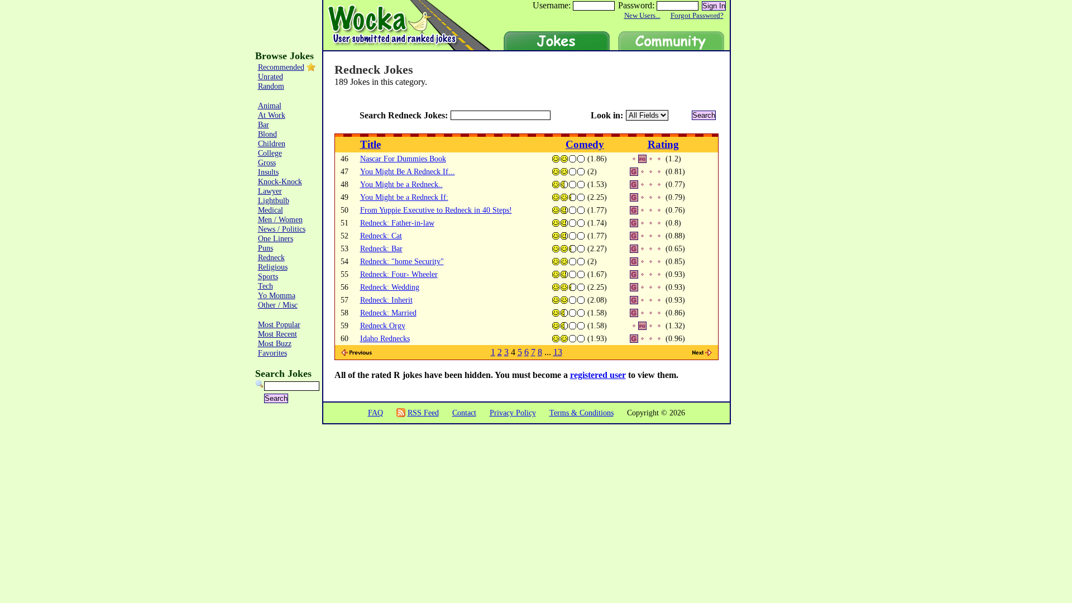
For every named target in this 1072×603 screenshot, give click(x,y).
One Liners (275, 238)
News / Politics (281, 228)
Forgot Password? (697, 16)
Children (271, 143)
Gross (267, 162)
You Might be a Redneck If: (404, 197)
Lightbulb (273, 200)
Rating (663, 144)
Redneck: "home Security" (402, 261)
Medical (270, 209)
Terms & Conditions (581, 412)
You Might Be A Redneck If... (407, 171)
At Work (271, 115)
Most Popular (279, 324)
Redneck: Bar (381, 248)
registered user (598, 375)
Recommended (281, 67)
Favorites (272, 352)
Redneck (271, 257)
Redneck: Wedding (389, 287)
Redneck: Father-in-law (397, 222)
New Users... (642, 16)
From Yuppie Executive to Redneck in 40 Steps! (436, 209)
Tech (265, 285)
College (270, 153)
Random (271, 86)
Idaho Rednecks (385, 338)
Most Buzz (274, 343)
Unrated (270, 76)
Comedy (585, 144)
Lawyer (270, 190)
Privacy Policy (513, 412)
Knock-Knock (280, 181)
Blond (267, 134)
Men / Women (280, 219)
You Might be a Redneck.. (401, 184)
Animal (269, 105)
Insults (268, 172)
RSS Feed (423, 412)
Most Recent (277, 333)
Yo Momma (276, 295)
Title (370, 144)
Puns (265, 247)
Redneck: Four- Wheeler (399, 274)
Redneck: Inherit (386, 299)
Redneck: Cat (381, 235)
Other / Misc (278, 304)
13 (557, 352)
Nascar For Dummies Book (403, 158)
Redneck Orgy (382, 325)
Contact (464, 412)
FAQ (375, 412)
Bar (263, 124)
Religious (273, 266)
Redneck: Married (388, 312)
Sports (268, 276)
